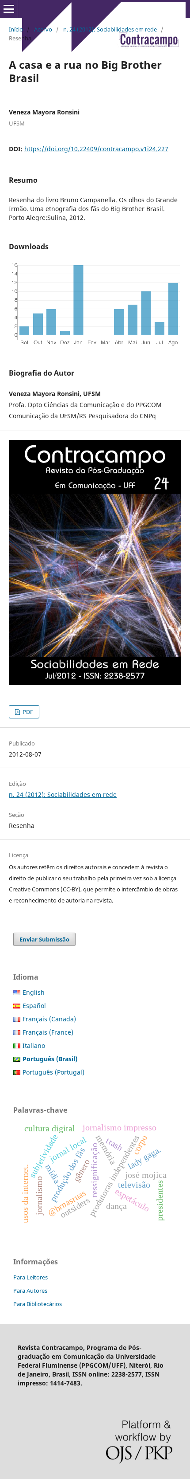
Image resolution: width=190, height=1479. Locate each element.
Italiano (34, 1045)
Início (16, 29)
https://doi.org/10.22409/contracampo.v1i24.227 (96, 149)
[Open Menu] (9, 9)
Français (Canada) (49, 1019)
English (34, 992)
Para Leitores (30, 1277)
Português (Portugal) (53, 1072)
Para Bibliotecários (37, 1304)
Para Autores (30, 1291)
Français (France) (48, 1032)
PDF (27, 712)
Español (34, 1005)
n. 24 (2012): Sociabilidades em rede (110, 29)
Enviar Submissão (44, 939)
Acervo (43, 29)
